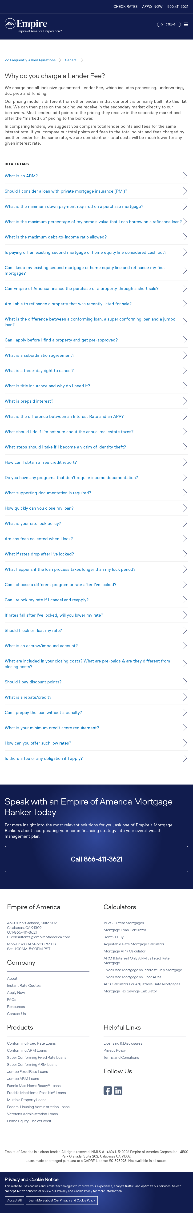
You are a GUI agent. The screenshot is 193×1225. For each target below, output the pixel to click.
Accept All (14, 1200)
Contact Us (16, 1013)
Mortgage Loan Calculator (125, 930)
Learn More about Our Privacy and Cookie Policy (62, 1200)
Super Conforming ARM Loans (32, 1064)
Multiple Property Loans (26, 1099)
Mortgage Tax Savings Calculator (130, 991)
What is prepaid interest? (29, 401)
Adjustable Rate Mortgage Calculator (134, 944)
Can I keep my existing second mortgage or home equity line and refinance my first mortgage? (85, 270)
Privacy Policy (115, 1050)
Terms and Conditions (121, 1057)
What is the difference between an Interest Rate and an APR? (64, 416)
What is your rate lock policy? (33, 523)
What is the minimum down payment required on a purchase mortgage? (74, 206)
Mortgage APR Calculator (124, 951)
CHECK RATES (125, 6)
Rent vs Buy (114, 937)
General (71, 60)
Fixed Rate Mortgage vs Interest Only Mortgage (143, 969)
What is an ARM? (21, 176)
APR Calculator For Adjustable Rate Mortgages (142, 984)
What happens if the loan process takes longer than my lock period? (70, 569)
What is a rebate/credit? (28, 697)
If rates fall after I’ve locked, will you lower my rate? (54, 615)
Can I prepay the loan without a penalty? (43, 712)
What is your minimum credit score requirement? (52, 728)
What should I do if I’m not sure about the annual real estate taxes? (69, 431)
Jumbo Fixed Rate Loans (27, 1071)
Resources (16, 1006)
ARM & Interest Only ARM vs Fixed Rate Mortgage (137, 960)
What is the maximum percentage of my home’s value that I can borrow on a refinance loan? (93, 221)
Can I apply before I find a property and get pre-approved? (61, 340)
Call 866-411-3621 (96, 859)
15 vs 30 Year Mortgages (124, 922)
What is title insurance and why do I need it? (47, 386)
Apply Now (16, 992)
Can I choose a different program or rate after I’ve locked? (60, 584)
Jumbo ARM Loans (23, 1078)
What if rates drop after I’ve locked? (39, 554)
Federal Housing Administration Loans (38, 1106)
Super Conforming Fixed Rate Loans (36, 1057)
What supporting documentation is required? (48, 493)
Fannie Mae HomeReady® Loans (34, 1085)
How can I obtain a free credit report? (41, 462)
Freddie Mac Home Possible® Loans (36, 1092)
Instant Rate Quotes (24, 985)
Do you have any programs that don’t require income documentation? (71, 477)
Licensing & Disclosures (123, 1043)
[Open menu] (186, 25)
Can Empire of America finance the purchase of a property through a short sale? (81, 288)
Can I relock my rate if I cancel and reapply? (46, 600)
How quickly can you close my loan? (39, 508)
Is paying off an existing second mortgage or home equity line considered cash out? (85, 252)
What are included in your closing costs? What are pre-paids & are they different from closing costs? (87, 664)
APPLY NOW (152, 6)
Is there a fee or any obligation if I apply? (44, 758)
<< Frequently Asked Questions (30, 60)
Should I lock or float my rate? (33, 630)
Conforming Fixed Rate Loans (31, 1043)
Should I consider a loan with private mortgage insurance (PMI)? (66, 191)
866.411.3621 (177, 6)
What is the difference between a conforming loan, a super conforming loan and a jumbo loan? (90, 322)
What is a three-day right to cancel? (39, 370)
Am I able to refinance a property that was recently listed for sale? (68, 304)
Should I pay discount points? (33, 682)
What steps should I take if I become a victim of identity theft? (65, 447)
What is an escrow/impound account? (41, 645)
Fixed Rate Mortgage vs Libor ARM (132, 977)
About (12, 978)
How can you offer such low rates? (38, 743)
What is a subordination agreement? (39, 355)
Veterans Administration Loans (32, 1113)
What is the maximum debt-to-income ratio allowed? (56, 237)
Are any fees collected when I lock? (39, 538)
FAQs (11, 999)
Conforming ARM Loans (27, 1050)
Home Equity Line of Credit (29, 1120)
